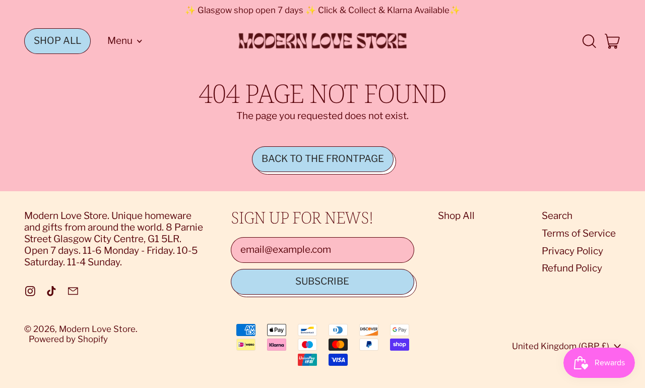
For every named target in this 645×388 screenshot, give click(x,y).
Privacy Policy (572, 251)
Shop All (456, 215)
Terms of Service (579, 233)
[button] (588, 41)
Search (557, 215)
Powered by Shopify (68, 339)
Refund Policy (572, 268)
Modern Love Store (97, 329)
